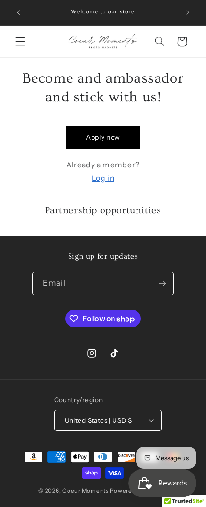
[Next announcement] (187, 12)
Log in (103, 178)
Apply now (103, 137)
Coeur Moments (85, 490)
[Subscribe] (162, 283)
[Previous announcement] (18, 12)
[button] (20, 42)
